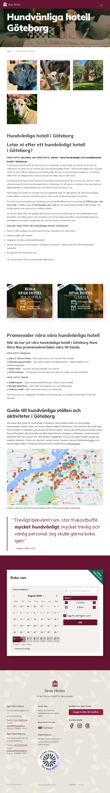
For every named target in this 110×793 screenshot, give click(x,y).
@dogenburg (73, 443)
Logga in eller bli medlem (86, 712)
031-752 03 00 (20, 720)
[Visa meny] (101, 5)
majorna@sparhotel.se (17, 750)
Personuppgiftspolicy (47, 784)
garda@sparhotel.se (16, 726)
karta (92, 440)
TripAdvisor (48, 727)
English (81, 784)
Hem (9, 51)
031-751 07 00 (20, 745)
